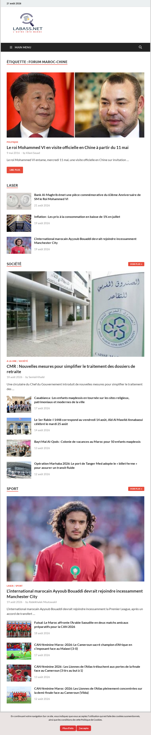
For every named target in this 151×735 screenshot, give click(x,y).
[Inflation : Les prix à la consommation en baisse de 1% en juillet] (19, 217)
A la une (12, 361)
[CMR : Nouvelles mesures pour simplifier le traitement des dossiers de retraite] (75, 273)
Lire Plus (13, 169)
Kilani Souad (33, 152)
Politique (12, 142)
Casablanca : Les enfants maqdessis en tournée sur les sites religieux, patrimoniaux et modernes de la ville (81, 400)
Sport (19, 585)
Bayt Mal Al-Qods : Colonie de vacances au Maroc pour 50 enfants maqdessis (87, 441)
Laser (10, 585)
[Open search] (140, 47)
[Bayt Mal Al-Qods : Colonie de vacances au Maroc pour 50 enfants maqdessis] (19, 442)
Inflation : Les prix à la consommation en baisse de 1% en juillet (77, 216)
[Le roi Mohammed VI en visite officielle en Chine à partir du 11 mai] (75, 105)
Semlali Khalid (36, 377)
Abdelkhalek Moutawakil (43, 602)
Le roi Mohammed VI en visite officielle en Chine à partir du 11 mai (68, 147)
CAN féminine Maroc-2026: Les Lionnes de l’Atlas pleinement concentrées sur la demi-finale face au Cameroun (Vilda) (88, 690)
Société (23, 361)
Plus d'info (68, 728)
